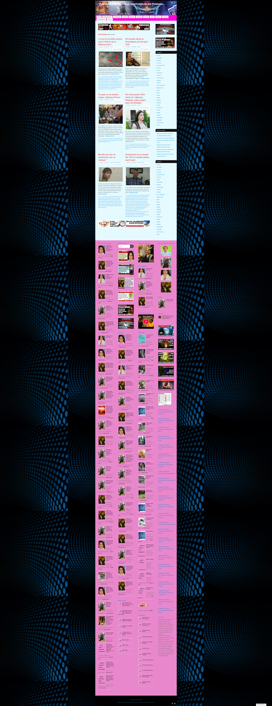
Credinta (165, 17)
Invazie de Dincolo (149, 531)
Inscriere (159, 67)
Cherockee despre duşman (147, 636)
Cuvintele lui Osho (145, 648)
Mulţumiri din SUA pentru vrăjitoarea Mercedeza (109, 482)
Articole (125, 17)
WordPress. (152, 702)
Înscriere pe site (101, 19)
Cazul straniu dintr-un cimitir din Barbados (149, 336)
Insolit (158, 70)
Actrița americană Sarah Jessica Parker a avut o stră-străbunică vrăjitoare (127, 604)
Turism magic (160, 122)
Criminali (159, 63)
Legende (159, 80)
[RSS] (175, 3)
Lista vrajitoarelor (107, 17)
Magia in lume (160, 87)
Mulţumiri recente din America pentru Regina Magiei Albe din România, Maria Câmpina (110, 665)
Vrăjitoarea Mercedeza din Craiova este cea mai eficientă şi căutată (109, 424)
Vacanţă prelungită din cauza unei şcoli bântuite (150, 408)
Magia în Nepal (125, 645)
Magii (158, 90)
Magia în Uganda (125, 639)
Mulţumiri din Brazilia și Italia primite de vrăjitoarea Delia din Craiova (109, 248)
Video (152, 17)
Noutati (158, 105)
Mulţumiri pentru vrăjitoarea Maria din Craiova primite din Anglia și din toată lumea (165, 140)
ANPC (151, 610)
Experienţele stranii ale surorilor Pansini (149, 477)
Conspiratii (159, 58)
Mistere (158, 97)
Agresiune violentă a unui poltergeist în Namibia (150, 546)
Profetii (158, 110)
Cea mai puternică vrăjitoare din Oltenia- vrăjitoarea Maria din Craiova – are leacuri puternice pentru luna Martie (110, 620)
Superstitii (159, 120)
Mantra (147, 702)
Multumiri (132, 17)
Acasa (99, 17)
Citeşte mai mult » (108, 271)
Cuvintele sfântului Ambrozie (147, 670)
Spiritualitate (159, 117)
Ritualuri (158, 17)
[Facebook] (172, 3)
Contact (109, 19)
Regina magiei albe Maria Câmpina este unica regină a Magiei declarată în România (110, 678)
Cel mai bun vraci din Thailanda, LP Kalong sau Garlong (127, 633)
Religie (158, 112)
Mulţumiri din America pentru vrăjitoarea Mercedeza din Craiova (109, 452)
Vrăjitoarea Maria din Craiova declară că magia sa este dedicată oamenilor (167, 317)
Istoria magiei (160, 77)
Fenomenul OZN (161, 65)
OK (131, 246)
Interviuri (139, 17)
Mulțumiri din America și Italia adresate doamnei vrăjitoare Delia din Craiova (109, 590)
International (117, 17)
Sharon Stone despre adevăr (147, 659)
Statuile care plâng (149, 559)
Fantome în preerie (149, 365)
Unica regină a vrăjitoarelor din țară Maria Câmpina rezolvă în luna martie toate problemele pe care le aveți (110, 648)
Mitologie (159, 100)
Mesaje (146, 17)
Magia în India (125, 650)
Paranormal (159, 107)
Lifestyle (159, 82)
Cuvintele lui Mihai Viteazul (147, 665)
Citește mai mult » (122, 347)
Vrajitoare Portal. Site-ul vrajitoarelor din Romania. (131, 4)
